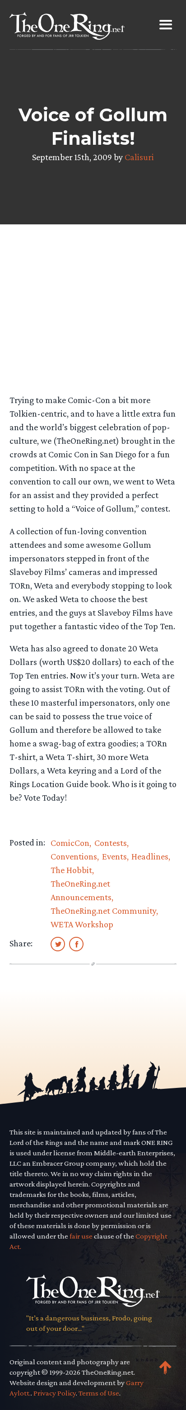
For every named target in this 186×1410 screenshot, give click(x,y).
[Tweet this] (58, 943)
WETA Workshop (82, 924)
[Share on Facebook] (76, 943)
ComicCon (70, 843)
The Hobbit (71, 870)
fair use (81, 1236)
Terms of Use (99, 1393)
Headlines (149, 856)
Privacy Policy (54, 1393)
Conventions (74, 856)
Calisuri (139, 157)
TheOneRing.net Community (103, 911)
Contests (110, 843)
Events (114, 856)
